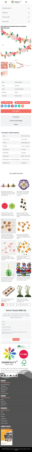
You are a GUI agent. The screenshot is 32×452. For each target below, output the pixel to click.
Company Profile (6, 426)
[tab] (16, 111)
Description (16, 111)
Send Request (16, 339)
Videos (16, 124)
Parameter (16, 117)
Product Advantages (16, 120)
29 (25, 304)
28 (22, 304)
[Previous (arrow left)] (2, 226)
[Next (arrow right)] (29, 226)
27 (18, 304)
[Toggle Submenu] (28, 8)
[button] (6, 2)
